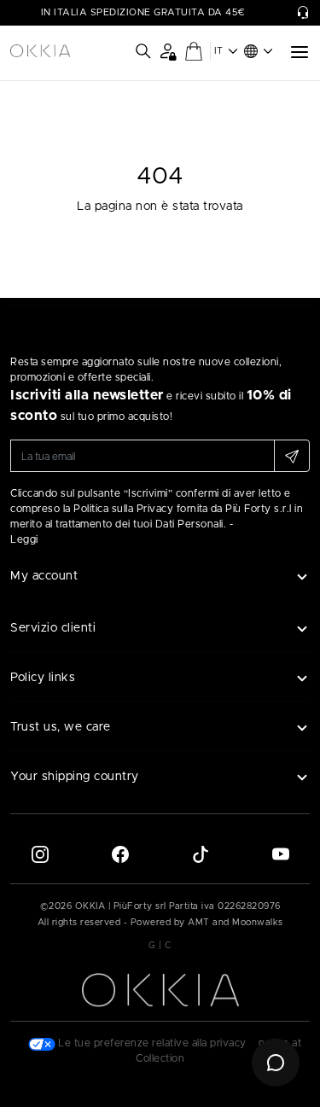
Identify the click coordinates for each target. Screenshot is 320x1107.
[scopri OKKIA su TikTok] (200, 853)
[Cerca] (143, 51)
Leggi (24, 539)
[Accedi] (167, 51)
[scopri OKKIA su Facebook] (120, 853)
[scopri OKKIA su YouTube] (280, 853)
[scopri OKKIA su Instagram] (40, 853)
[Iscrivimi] (292, 456)
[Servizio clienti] (303, 13)
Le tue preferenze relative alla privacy (151, 1043)
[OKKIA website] (40, 50)
